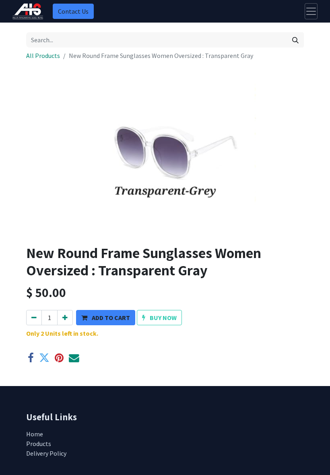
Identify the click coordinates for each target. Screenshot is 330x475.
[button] (105, 317)
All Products (43, 56)
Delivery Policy (46, 453)
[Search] (295, 40)
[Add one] (65, 317)
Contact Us (73, 11)
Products (38, 444)
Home (34, 434)
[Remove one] (34, 317)
